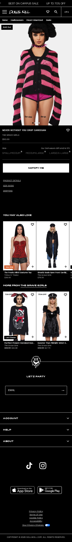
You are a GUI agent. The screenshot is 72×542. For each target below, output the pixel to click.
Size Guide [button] (8, 186)
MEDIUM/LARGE (35, 153)
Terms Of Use (36, 515)
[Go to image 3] (37, 123)
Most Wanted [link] (34, 20)
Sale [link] (48, 20)
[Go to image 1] (32, 123)
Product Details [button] (12, 181)
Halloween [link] (17, 20)
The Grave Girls (10, 135)
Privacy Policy (36, 511)
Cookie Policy (36, 518)
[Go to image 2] (35, 123)
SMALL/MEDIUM (11, 153)
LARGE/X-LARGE (59, 153)
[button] (22, 3)
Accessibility (36, 521)
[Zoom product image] (36, 74)
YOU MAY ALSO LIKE (17, 215)
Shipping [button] (7, 191)
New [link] (5, 20)
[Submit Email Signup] (63, 390)
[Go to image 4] (39, 123)
